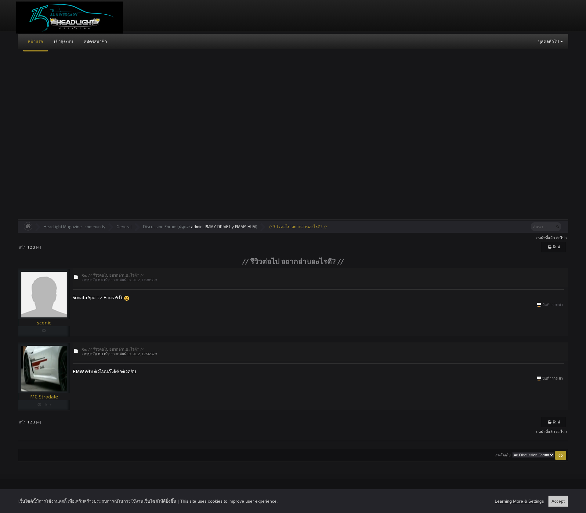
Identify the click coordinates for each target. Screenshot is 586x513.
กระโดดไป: (503, 455)
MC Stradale (44, 396)
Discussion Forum (159, 226)
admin (197, 226)
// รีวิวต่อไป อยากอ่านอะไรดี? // (298, 226)
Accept (558, 501)
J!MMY (209, 226)
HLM (252, 226)
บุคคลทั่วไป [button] (549, 41)
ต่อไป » (561, 237)
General (124, 226)
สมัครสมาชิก (95, 41)
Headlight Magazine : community (74, 226)
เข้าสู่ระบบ (63, 41)
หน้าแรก (35, 41)
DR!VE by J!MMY (231, 226)
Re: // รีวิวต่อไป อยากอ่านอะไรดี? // (112, 275)
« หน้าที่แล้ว (545, 237)
